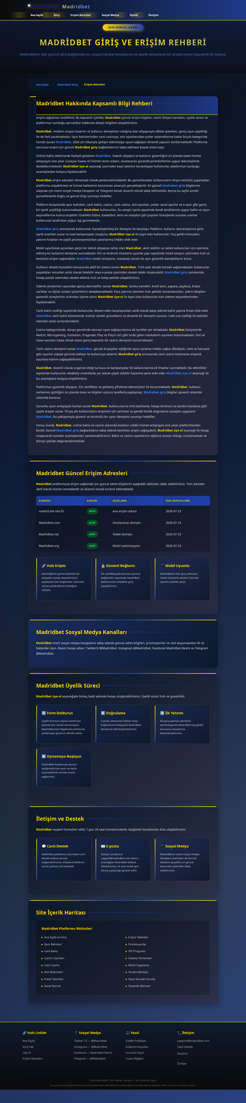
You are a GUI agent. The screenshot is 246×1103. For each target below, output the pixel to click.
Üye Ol (27, 1052)
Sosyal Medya (110, 15)
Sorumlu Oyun (135, 1052)
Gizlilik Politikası (136, 1041)
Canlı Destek (185, 1047)
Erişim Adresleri (33, 1058)
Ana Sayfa (37, 15)
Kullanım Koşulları (137, 1047)
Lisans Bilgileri (135, 1058)
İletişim (153, 15)
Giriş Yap (28, 1047)
